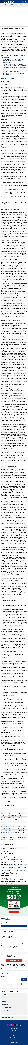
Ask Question (14, 926)
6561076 (3, 817)
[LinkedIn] (7, 1025)
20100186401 (4, 828)
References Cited (20, 77)
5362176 (3, 815)
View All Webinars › (14, 960)
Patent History (4, 78)
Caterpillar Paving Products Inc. (13, 30)
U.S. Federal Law (6, 1007)
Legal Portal (14, 1030)
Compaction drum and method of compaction (14, 69)
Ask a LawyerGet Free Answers (6, 918)
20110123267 (4, 837)
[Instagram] (13, 1025)
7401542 (3, 822)
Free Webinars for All (7, 932)
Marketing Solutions (7, 1017)
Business (4, 1001)
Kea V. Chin (6, 867)
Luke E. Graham (10, 864)
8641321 (3, 824)
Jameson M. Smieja (21, 870)
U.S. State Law (6, 1011)
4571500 (3, 809)
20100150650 (4, 826)
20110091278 (4, 835)
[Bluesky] (17, 1025)
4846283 (3, 813)
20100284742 (4, 833)
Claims (13, 77)
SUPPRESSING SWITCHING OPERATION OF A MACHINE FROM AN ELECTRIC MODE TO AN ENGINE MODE (14, 61)
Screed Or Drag (12, 4)
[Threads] (15, 1025)
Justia (2, 4)
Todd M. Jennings (18, 866)
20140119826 (18, 859)
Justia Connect (14, 1028)
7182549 (3, 819)
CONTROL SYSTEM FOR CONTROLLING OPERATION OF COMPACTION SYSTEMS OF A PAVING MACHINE (14, 73)
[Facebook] (11, 1025)
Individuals (5, 998)
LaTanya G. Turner (11, 869)
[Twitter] (19, 1025)
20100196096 (4, 830)
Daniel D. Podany (22, 867)
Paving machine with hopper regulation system (14, 67)
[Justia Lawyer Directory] (20, 1025)
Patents (5, 4)
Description (7, 77)
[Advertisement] (14, 16)
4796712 (3, 811)
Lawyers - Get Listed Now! (14, 984)
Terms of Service (14, 1037)
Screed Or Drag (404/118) (16, 880)
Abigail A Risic (13, 873)
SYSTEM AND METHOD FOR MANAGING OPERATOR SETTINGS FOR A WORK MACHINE (14, 65)
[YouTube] (9, 1025)
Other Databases (6, 1014)
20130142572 (4, 839)
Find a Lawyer (5, 973)
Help (14, 1035)
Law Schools (5, 1004)
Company (14, 1033)
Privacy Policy (14, 1040)
